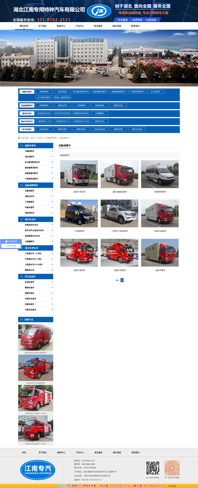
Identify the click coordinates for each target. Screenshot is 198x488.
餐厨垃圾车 (62, 129)
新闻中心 (61, 25)
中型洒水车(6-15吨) (63, 121)
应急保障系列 (27, 105)
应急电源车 (100, 105)
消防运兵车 (62, 105)
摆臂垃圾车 (81, 129)
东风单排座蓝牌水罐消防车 (35, 352)
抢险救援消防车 (118, 91)
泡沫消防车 (62, 91)
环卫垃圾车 (27, 129)
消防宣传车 (118, 105)
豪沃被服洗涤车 (120, 191)
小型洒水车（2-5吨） (44, 121)
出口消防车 (155, 91)
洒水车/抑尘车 (27, 121)
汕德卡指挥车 (160, 230)
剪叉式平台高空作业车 (62, 113)
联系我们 (135, 25)
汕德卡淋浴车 (79, 270)
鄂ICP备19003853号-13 (92, 479)
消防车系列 (27, 91)
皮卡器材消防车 (44, 97)
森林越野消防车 (99, 91)
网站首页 (24, 25)
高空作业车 (27, 113)
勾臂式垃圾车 (137, 129)
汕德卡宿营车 (120, 270)
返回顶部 (172, 485)
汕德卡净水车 (79, 191)
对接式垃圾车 (99, 129)
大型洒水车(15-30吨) (81, 121)
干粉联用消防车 (137, 91)
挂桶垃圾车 (118, 129)
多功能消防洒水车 (81, 91)
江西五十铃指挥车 (120, 230)
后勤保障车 (44, 105)
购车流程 (117, 25)
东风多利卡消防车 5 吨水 (35, 413)
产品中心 (79, 25)
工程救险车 (81, 105)
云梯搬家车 (100, 113)
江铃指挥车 (79, 230)
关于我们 (42, 25)
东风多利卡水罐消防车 (35, 383)
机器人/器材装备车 (62, 97)
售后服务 (98, 25)
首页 (32, 137)
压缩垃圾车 (44, 129)
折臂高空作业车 (44, 113)
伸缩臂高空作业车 (81, 113)
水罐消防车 (44, 91)
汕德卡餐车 (160, 270)
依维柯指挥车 (160, 191)
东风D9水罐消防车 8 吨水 (35, 443)
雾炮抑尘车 (100, 121)
